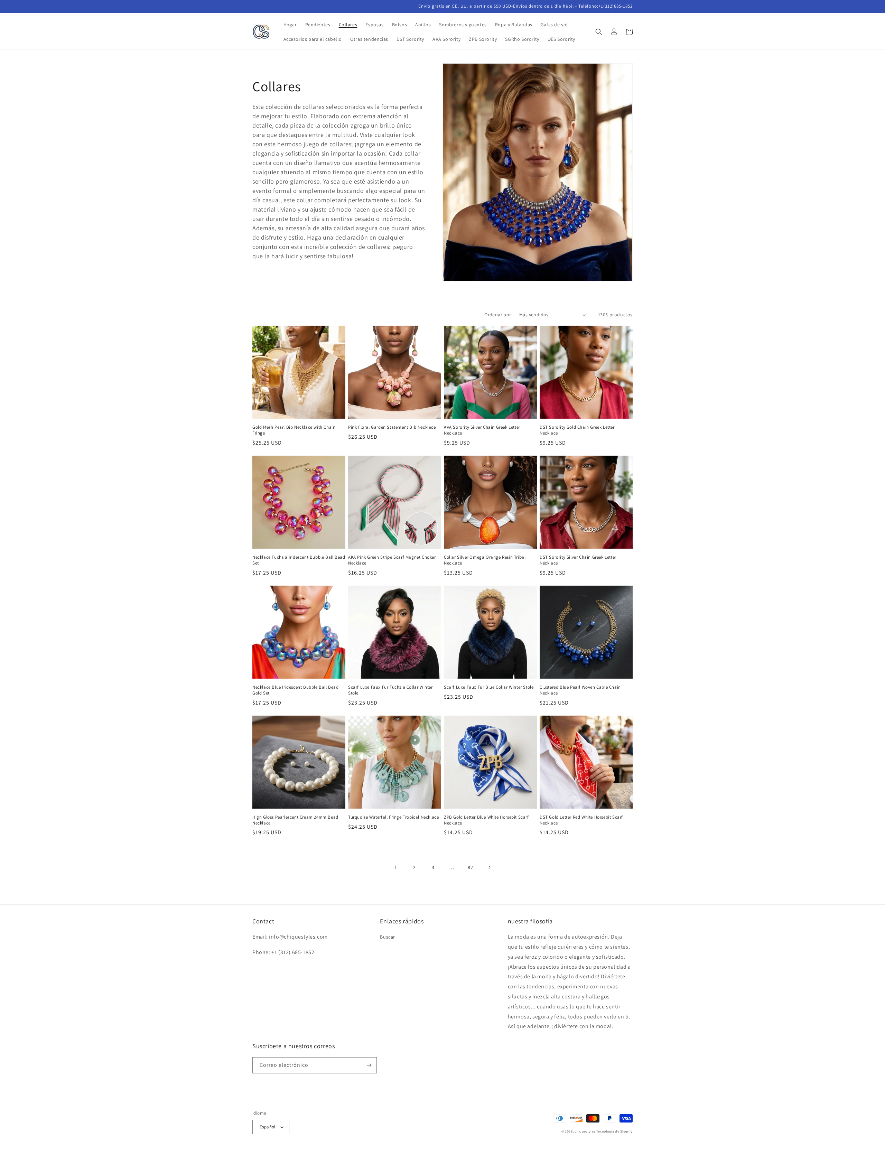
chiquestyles (585, 1131)
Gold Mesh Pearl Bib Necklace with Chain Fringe (293, 430)
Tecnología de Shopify (614, 1131)
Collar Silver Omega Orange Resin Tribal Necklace (484, 560)
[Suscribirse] (368, 1065)
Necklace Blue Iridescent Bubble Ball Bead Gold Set (295, 690)
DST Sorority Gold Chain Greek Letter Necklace (577, 430)
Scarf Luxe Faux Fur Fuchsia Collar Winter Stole (390, 690)
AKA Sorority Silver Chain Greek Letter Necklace (482, 430)
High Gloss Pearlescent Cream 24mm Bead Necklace (295, 820)
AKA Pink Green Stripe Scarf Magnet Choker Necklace (392, 560)
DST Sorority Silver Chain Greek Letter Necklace (578, 560)
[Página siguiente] (489, 867)
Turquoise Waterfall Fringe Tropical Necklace (393, 817)
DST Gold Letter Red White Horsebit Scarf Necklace (581, 820)
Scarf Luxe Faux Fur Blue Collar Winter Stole (488, 687)
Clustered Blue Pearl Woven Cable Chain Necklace (580, 690)
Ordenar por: (498, 314)
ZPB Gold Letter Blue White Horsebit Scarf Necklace (486, 820)
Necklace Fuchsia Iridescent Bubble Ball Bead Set (298, 560)
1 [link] (395, 867)
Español (268, 1127)
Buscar (387, 937)
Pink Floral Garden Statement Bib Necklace (392, 427)
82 (470, 867)
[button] (598, 31)
